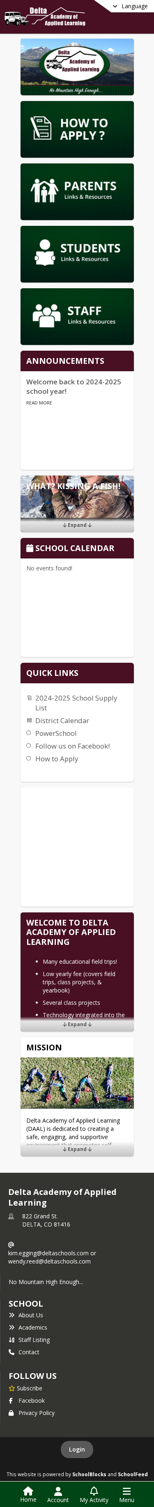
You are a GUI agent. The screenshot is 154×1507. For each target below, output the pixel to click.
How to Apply (56, 758)
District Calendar (62, 720)
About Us (30, 1315)
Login (77, 1449)
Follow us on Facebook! (72, 746)
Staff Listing (34, 1340)
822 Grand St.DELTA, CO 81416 (46, 1220)
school (26, 1303)
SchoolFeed (133, 1474)
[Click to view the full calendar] (31, 549)
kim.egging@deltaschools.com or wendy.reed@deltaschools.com (52, 1257)
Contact (28, 1352)
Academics (32, 1327)
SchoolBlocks (89, 1474)
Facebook (31, 1400)
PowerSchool (56, 733)
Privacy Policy (36, 1413)
